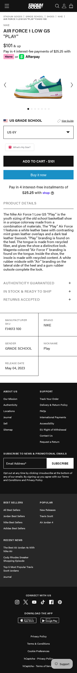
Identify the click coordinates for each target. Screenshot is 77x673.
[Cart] (71, 6)
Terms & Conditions (38, 643)
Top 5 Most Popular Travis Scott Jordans (18, 568)
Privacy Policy (39, 636)
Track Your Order (49, 399)
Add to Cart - (39, 161)
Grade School (34, 16)
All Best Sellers (11, 510)
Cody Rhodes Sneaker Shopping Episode (15, 559)
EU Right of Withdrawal (53, 429)
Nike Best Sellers (12, 522)
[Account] (64, 6)
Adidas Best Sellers (14, 528)
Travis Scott (46, 516)
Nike (60, 16)
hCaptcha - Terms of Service (38, 666)
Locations (9, 411)
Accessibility (47, 423)
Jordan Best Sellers (14, 516)
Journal (7, 417)
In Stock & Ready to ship (27, 291)
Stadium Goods (12, 16)
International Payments (53, 417)
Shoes (50, 16)
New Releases (48, 510)
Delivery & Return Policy (54, 405)
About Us (10, 391)
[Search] (57, 6)
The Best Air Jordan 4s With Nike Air (19, 549)
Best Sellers (13, 502)
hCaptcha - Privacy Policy (38, 658)
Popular (46, 502)
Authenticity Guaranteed (29, 282)
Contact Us (46, 435)
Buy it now (38, 175)
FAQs (43, 411)
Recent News (13, 540)
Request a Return (49, 442)
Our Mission (10, 399)
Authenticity (10, 405)
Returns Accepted (21, 299)
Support (46, 391)
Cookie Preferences (38, 651)
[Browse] (6, 6)
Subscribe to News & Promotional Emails (35, 453)
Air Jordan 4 (46, 522)
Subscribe (60, 463)
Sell (5, 423)
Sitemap (8, 429)
